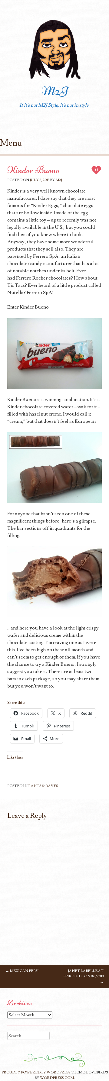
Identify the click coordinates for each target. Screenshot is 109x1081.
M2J (54, 91)
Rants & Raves (43, 786)
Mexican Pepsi (22, 971)
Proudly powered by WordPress (36, 1072)
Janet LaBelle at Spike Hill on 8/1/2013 (84, 976)
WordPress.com (57, 1078)
